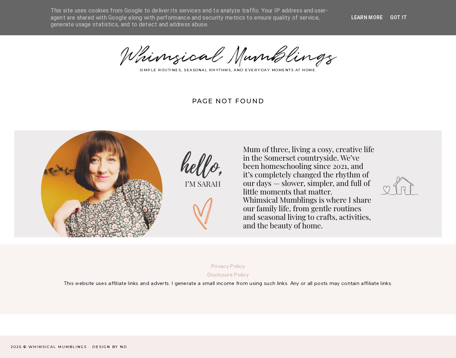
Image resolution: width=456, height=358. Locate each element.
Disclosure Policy (228, 275)
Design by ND (109, 346)
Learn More (367, 17)
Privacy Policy (228, 266)
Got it (398, 17)
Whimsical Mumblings (228, 57)
